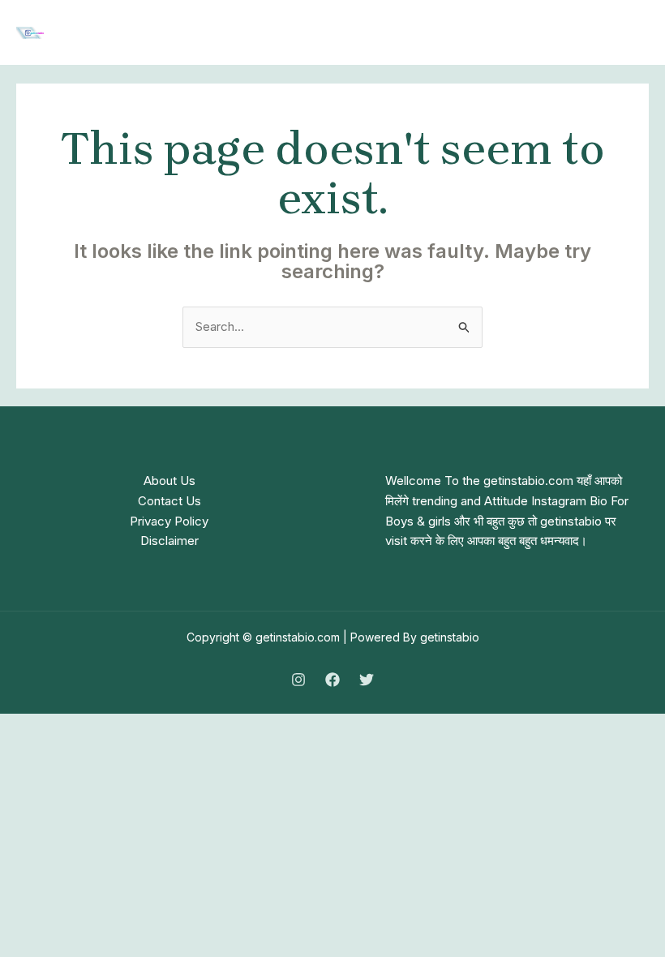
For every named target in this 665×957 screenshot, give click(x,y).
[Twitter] (366, 679)
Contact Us (169, 501)
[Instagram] (298, 679)
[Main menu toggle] (632, 32)
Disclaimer (169, 540)
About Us (169, 480)
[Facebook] (332, 679)
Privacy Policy (169, 521)
